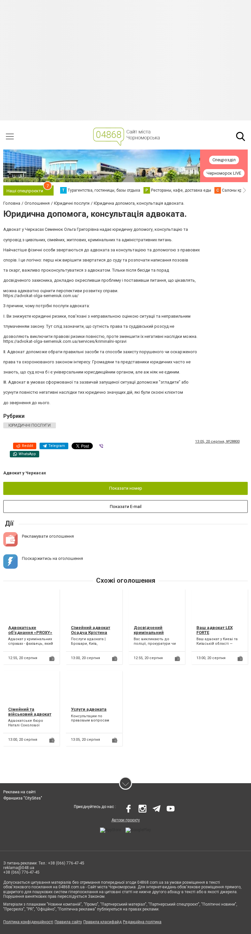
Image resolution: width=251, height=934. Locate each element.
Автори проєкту (125, 820)
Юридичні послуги (29, 425)
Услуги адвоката (89, 709)
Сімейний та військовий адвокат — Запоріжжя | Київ (29, 714)
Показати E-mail (126, 506)
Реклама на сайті (19, 792)
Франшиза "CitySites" (22, 798)
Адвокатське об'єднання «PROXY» (30, 630)
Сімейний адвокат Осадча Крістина (90, 630)
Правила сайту (68, 922)
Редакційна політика (142, 922)
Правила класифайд (102, 922)
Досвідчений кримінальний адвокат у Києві (150, 632)
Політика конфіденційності (28, 922)
